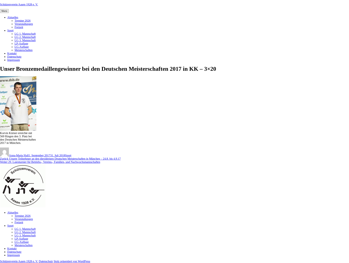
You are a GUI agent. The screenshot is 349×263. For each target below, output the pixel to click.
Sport (10, 30)
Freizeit (19, 27)
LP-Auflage (21, 43)
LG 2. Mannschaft (25, 37)
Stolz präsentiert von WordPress (72, 261)
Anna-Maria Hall (19, 155)
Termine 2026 (23, 20)
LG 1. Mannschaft (25, 33)
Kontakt (12, 53)
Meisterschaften (24, 50)
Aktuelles (12, 17)
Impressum (13, 59)
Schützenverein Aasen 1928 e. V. (19, 4)
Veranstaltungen (24, 23)
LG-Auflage (22, 46)
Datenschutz (14, 56)
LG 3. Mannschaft (25, 40)
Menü (4, 11)
